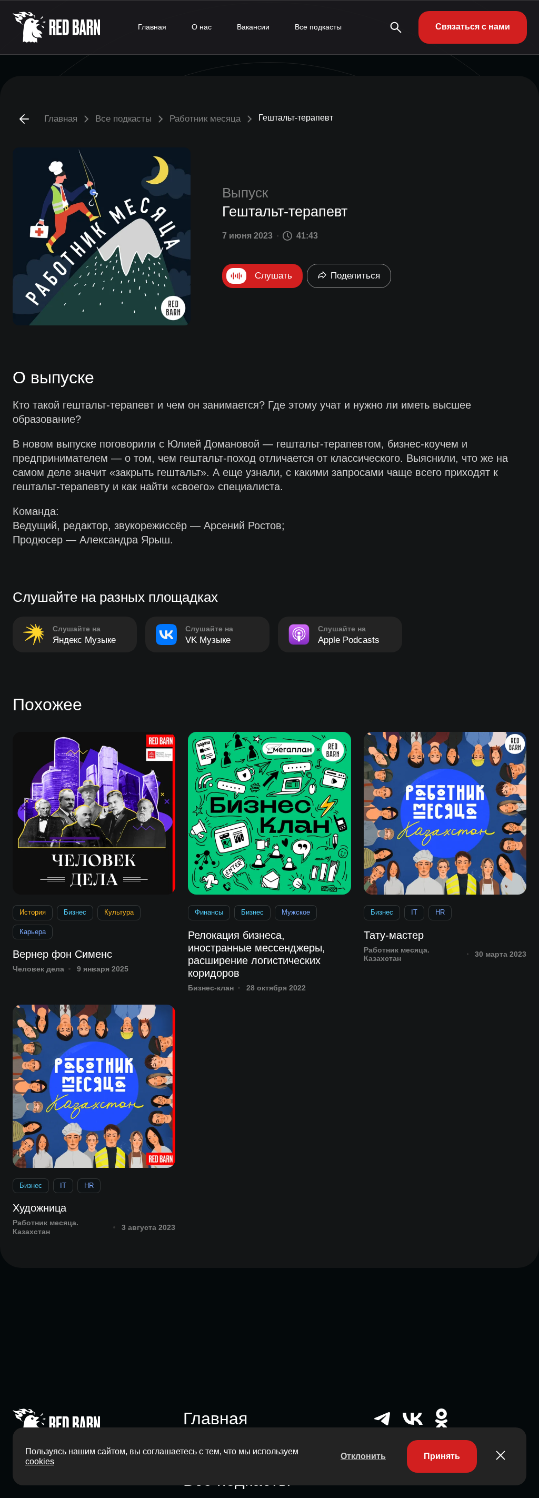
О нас (202, 27)
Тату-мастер (394, 935)
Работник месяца (205, 119)
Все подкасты (318, 27)
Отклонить (363, 1456)
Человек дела (38, 969)
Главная (152, 27)
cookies (39, 1461)
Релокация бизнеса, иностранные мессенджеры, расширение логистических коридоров (256, 954)
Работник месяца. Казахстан (397, 954)
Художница (39, 1208)
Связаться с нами (472, 26)
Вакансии (253, 27)
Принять (442, 1456)
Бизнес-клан (211, 988)
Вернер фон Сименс (62, 954)
